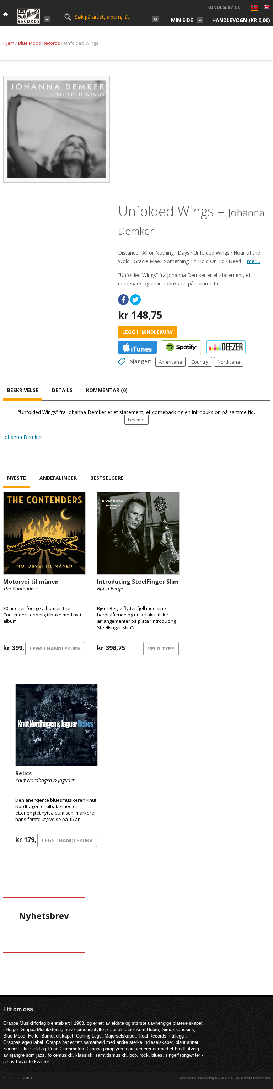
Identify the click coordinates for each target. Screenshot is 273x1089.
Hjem (8, 43)
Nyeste (16, 477)
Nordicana (229, 362)
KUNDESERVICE (223, 7)
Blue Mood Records (39, 43)
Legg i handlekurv (147, 331)
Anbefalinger (58, 477)
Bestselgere (107, 477)
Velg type (161, 648)
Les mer (136, 419)
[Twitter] (135, 299)
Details (62, 390)
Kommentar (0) (107, 390)
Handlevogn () (241, 20)
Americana (170, 362)
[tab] (22, 391)
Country (199, 362)
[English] (267, 7)
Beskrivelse (22, 390)
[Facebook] (123, 299)
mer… (253, 261)
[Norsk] (254, 8)
